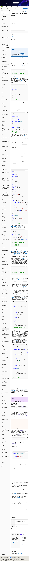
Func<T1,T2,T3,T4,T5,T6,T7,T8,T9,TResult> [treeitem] (5, 181)
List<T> (13, 297)
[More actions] (27, 11)
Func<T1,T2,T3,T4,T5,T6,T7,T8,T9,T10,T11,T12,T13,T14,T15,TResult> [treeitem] (5, 195)
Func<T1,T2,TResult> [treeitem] (4, 168)
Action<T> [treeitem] (3, 19)
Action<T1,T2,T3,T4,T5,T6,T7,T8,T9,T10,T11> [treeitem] (5, 35)
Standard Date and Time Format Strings (16, 253)
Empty (25, 490)
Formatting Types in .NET (16, 530)
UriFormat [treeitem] (3, 438)
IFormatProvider (20, 477)
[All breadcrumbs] (11, 11)
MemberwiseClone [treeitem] (5, 326)
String (12, 36)
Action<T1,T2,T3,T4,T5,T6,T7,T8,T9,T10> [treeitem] (5, 33)
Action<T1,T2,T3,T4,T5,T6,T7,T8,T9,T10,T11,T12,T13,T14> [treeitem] (5, 42)
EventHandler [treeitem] (3, 149)
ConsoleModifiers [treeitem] (4, 106)
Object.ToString (13, 41)
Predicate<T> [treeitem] (3, 343)
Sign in (27, 6)
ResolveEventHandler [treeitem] (4, 356)
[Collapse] (9, 10)
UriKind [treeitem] (2, 442)
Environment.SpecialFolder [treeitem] (5, 142)
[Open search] (25, 6)
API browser (16, 11)
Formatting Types (20, 249)
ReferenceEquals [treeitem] (5, 327)
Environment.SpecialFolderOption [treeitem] (4, 144)
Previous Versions (7, 559)
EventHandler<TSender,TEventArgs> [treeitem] (5, 152)
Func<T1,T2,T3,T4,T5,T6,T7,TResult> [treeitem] (5, 176)
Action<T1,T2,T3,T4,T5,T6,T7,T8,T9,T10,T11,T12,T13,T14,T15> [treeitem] (5, 45)
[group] (19, 197)
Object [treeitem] (3, 316)
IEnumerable (20, 279)
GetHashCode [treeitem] (4, 323)
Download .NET (26, 8)
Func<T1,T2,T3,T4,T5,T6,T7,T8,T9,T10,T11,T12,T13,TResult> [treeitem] (5, 190)
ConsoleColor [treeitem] (3, 102)
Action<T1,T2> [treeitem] (3, 20)
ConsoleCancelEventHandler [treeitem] (5, 100)
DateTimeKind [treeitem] (3, 120)
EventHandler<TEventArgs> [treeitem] (5, 150)
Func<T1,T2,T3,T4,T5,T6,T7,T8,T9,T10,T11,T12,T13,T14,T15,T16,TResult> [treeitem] (5, 198)
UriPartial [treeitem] (3, 445)
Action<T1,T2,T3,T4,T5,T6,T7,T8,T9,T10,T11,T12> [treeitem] (5, 38)
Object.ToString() (26, 155)
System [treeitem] (2, 15)
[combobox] (5, 12)
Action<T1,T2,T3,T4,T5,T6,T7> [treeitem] (5, 27)
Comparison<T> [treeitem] (3, 96)
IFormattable (18, 497)
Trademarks (6, 560)
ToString (22, 65)
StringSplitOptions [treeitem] (4, 379)
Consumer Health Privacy (23, 559)
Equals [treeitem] (3, 320)
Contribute (14, 559)
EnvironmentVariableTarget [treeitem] (5, 146)
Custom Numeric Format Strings (21, 251)
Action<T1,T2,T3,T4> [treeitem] (4, 23)
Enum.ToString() (19, 146)
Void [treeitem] (2, 465)
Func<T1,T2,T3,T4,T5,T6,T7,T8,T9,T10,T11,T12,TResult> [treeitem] (5, 188)
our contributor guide (15, 542)
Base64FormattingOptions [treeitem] (5, 83)
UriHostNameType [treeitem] (4, 441)
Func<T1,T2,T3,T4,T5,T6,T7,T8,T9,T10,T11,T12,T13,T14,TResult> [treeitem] (5, 193)
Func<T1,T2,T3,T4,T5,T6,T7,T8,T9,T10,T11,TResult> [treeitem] (5, 186)
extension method (18, 330)
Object (24, 66)
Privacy (17, 559)
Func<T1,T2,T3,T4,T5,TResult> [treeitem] (5, 172)
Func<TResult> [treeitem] (3, 165)
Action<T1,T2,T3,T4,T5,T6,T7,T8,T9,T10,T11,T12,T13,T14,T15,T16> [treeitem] (5, 47)
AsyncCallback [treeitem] (3, 76)
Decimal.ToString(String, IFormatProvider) (17, 226)
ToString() (13, 471)
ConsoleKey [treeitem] (3, 103)
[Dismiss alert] (27, 1)
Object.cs (14, 26)
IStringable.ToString (24, 394)
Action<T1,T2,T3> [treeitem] (4, 22)
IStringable (22, 406)
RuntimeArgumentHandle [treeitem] (5, 357)
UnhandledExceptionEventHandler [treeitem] (5, 431)
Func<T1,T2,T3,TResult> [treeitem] (4, 169)
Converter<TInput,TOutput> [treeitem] (5, 114)
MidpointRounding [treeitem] (4, 289)
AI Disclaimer (2, 559)
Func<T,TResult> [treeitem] (4, 166)
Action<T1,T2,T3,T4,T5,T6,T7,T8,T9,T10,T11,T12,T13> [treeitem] (5, 40)
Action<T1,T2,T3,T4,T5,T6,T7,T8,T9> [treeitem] (5, 31)
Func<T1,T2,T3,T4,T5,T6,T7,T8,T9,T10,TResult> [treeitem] (5, 183)
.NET (13, 11)
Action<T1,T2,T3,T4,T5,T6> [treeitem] (5, 26)
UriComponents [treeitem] (3, 435)
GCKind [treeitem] (2, 205)
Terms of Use (2, 560)
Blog (10, 559)
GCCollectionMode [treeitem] (4, 202)
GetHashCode (13, 390)
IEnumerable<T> (25, 279)
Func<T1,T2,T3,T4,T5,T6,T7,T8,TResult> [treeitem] (5, 179)
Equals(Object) (24, 389)
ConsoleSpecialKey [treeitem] (4, 107)
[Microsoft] (1, 6)
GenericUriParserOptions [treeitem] (5, 210)
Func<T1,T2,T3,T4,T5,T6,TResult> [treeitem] (5, 174)
